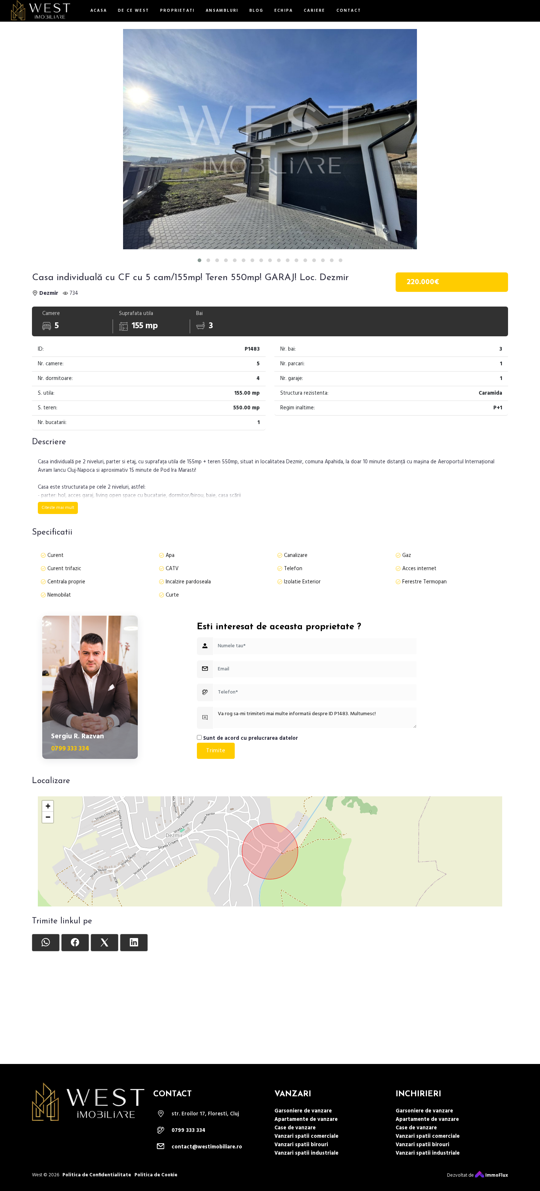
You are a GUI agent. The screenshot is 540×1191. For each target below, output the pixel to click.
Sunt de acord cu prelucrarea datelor (250, 738)
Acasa (98, 10)
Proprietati (177, 10)
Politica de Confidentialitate (96, 1175)
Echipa (283, 10)
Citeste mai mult (58, 507)
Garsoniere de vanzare (303, 1111)
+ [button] (48, 806)
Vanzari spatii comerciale (306, 1136)
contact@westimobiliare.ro (207, 1147)
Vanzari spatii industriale (306, 1153)
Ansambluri (222, 10)
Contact (348, 10)
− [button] (48, 817)
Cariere (314, 10)
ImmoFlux (496, 1175)
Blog (256, 10)
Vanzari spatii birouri (301, 1145)
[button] (199, 260)
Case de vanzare (295, 1128)
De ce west (133, 10)
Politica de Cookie (155, 1175)
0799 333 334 (70, 749)
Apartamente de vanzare (306, 1119)
